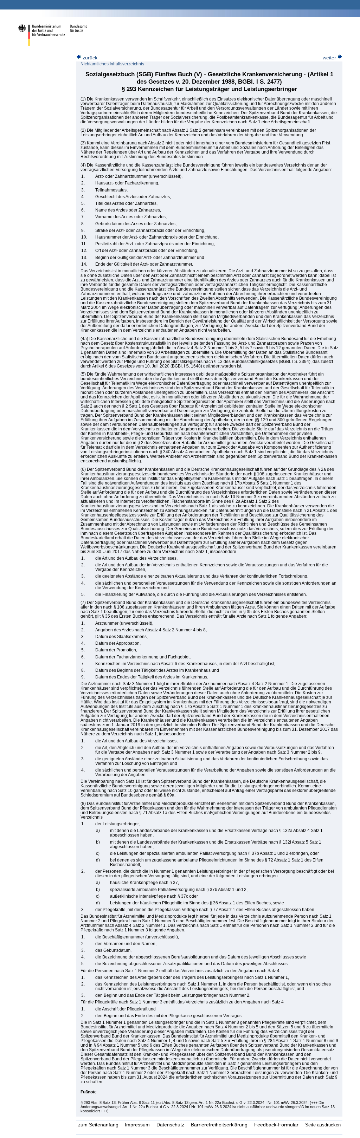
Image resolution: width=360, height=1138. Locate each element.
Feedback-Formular (276, 1124)
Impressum (137, 1124)
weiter (329, 57)
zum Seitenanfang (98, 1124)
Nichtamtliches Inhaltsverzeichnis (112, 63)
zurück (90, 57)
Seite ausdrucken (323, 1124)
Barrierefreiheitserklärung (219, 1124)
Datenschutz (170, 1124)
